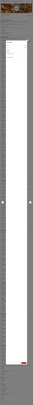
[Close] (27, 40)
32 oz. (9, 47)
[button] (2, 203)
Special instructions (10, 57)
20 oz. (9, 45)
